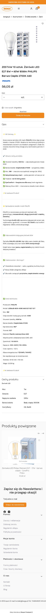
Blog (5, 589)
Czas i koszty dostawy (12, 569)
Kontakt (6, 582)
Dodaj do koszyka (23, 115)
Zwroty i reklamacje (11, 520)
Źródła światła (30, 17)
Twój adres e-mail (10, 499)
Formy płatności (10, 565)
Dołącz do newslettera (15, 505)
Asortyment (17, 17)
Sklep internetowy (20, 612)
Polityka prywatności (12, 532)
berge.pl (6, 17)
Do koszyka (23, 461)
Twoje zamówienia (11, 545)
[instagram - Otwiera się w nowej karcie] (9, 511)
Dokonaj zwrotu (10, 524)
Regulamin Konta (10, 548)
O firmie (6, 585)
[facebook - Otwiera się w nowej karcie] (4, 511)
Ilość (3, 93)
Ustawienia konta (10, 552)
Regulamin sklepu (10, 528)
